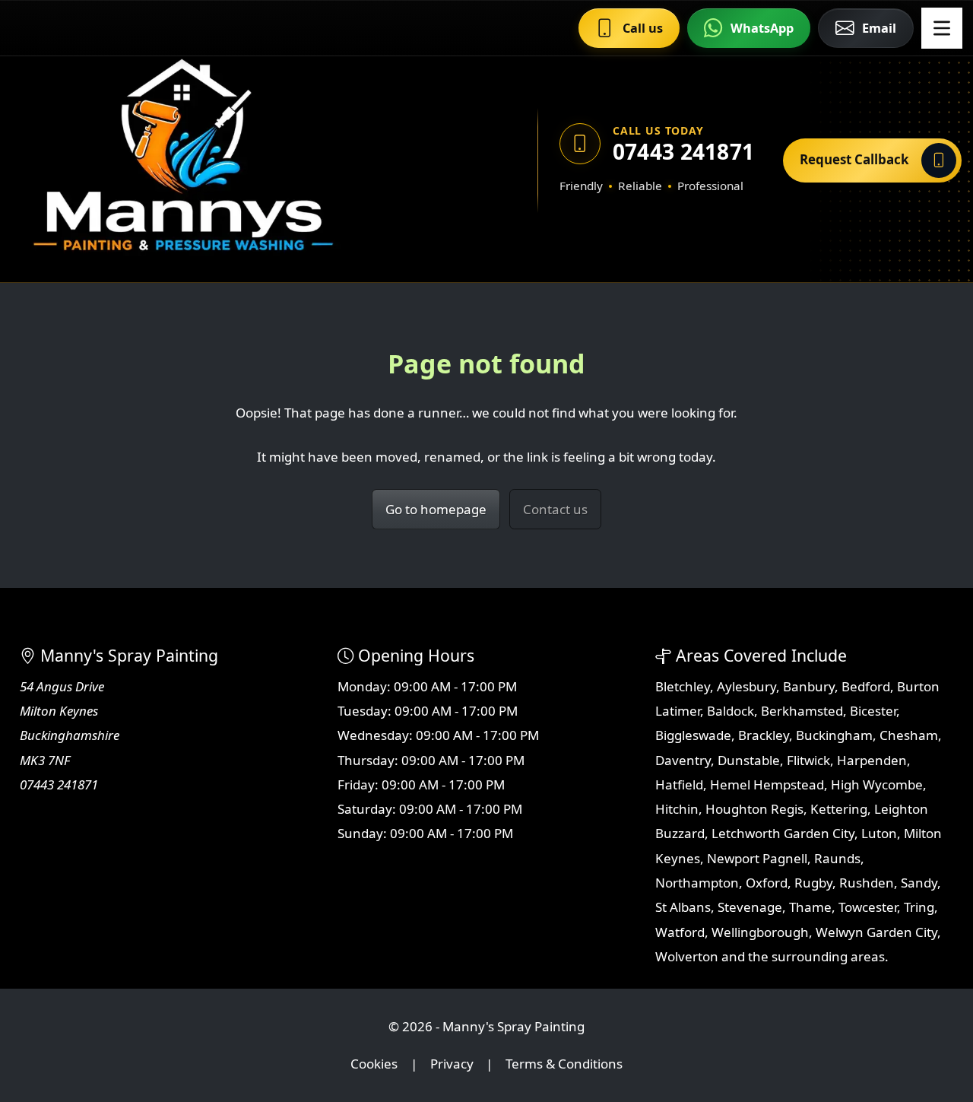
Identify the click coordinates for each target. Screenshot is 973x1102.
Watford (680, 932)
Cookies (374, 1063)
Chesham (909, 735)
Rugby (813, 882)
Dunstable (749, 760)
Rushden (866, 882)
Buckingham (834, 735)
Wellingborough (760, 932)
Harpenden (872, 760)
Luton (879, 833)
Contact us (555, 509)
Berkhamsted (802, 710)
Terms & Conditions (564, 1063)
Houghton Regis (754, 809)
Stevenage (750, 907)
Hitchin (677, 809)
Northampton (697, 882)
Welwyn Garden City (876, 932)
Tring (919, 907)
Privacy (452, 1063)
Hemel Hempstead (767, 784)
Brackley (763, 735)
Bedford (865, 686)
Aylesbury (746, 686)
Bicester (873, 710)
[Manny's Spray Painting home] (245, 160)
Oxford (767, 882)
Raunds (837, 858)
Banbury (809, 686)
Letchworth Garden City (783, 833)
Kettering (838, 809)
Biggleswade (693, 735)
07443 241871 (683, 151)
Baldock (730, 710)
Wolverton (686, 956)
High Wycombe (877, 784)
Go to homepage (435, 509)
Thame (810, 907)
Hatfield (679, 784)
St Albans (683, 907)
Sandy (919, 882)
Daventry (683, 760)
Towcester (867, 907)
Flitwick (808, 760)
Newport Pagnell (757, 858)
